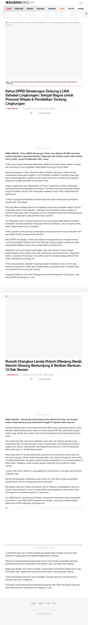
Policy (48, 603)
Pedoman (41, 603)
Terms (54, 603)
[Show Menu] (81, 3)
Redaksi (33, 603)
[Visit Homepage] (19, 3)
